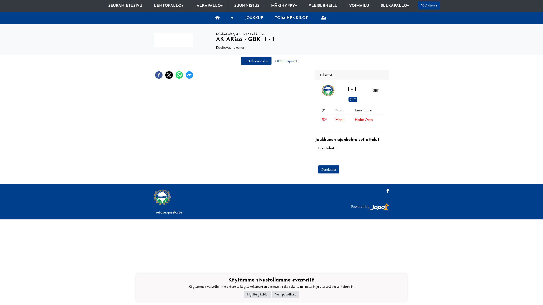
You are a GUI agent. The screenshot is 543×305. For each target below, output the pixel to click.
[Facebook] (386, 191)
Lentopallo (168, 6)
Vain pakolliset (285, 294)
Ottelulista (329, 169)
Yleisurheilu (323, 6)
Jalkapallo (209, 6)
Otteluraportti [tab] (287, 60)
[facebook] (159, 75)
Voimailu (359, 6)
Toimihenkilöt (291, 18)
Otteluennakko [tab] (256, 60)
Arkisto (431, 5)
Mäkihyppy (284, 6)
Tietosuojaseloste (168, 212)
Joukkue (254, 18)
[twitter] (169, 75)
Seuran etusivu (125, 6)
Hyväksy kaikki (257, 294)
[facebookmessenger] (189, 75)
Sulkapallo (395, 6)
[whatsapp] (179, 75)
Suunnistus (246, 6)
